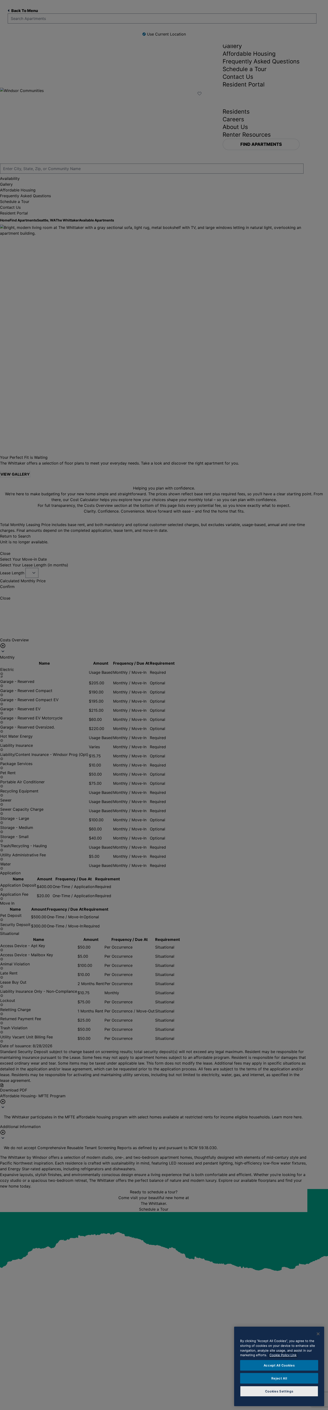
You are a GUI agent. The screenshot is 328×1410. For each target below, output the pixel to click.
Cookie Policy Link (283, 1355)
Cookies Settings (279, 1391)
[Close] (318, 1334)
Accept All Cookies (279, 1365)
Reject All (279, 1378)
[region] (279, 1366)
